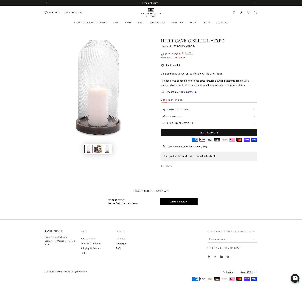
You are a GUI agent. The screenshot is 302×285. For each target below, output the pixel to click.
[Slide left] (47, 3)
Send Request (209, 133)
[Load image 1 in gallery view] (88, 149)
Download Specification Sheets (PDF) (187, 146)
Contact (120, 238)
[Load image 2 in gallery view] (98, 149)
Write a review (179, 201)
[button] (234, 12)
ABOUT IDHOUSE (54, 231)
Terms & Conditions (91, 243)
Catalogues (121, 243)
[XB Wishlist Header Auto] (248, 12)
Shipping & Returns (91, 248)
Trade (83, 253)
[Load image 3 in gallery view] (107, 149)
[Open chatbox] (295, 278)
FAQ (118, 248)
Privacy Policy (88, 238)
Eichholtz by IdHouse (61, 272)
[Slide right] (254, 3)
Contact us (191, 92)
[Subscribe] (255, 239)
